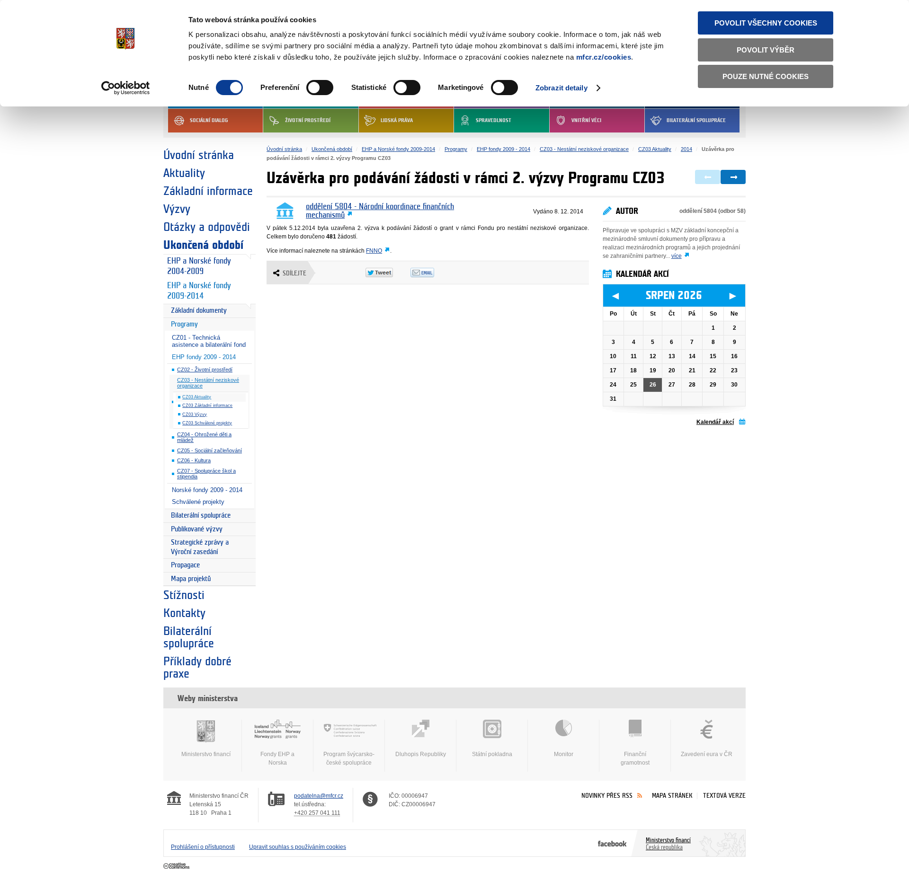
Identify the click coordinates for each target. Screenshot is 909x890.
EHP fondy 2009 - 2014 (204, 357)
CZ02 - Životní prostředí (204, 369)
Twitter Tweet (387, 272)
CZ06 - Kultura (194, 460)
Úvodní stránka (198, 155)
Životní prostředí (307, 120)
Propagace (185, 565)
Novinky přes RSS (607, 796)
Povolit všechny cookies (765, 23)
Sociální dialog (209, 120)
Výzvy (176, 209)
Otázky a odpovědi (206, 227)
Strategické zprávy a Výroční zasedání (200, 547)
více (676, 256)
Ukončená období (203, 245)
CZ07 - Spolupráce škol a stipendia (206, 474)
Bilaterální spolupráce (696, 120)
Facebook (612, 843)
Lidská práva (397, 120)
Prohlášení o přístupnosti (203, 847)
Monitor (563, 754)
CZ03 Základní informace (207, 405)
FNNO (374, 250)
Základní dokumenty (199, 310)
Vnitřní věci (586, 120)
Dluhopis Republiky (420, 754)
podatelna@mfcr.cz (318, 796)
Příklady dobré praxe (197, 667)
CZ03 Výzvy (194, 414)
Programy (184, 324)
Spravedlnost (493, 120)
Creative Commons (177, 866)
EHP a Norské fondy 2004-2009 (199, 266)
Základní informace (208, 191)
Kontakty (184, 613)
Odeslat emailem (432, 272)
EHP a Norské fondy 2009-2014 (199, 291)
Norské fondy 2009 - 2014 (207, 489)
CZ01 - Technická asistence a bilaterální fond (209, 341)
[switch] (319, 87)
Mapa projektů (191, 578)
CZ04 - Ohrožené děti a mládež (204, 437)
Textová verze (724, 796)
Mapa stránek (672, 796)
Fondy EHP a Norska (277, 758)
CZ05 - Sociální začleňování (209, 450)
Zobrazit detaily (561, 88)
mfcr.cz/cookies (604, 57)
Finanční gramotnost (635, 758)
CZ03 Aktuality (196, 397)
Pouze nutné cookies (765, 76)
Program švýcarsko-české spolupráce (348, 758)
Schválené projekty (198, 501)
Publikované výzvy (197, 529)
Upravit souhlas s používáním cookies (297, 847)
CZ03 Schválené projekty (207, 423)
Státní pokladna (492, 754)
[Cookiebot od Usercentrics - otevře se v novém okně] (125, 88)
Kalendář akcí (715, 422)
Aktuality (184, 173)
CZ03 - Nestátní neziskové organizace (208, 383)
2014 (686, 149)
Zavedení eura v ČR (706, 754)
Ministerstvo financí (206, 754)
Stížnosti (184, 595)
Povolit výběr (765, 50)
